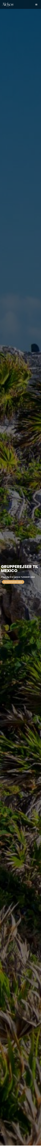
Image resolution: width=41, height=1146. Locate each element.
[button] (36, 4)
